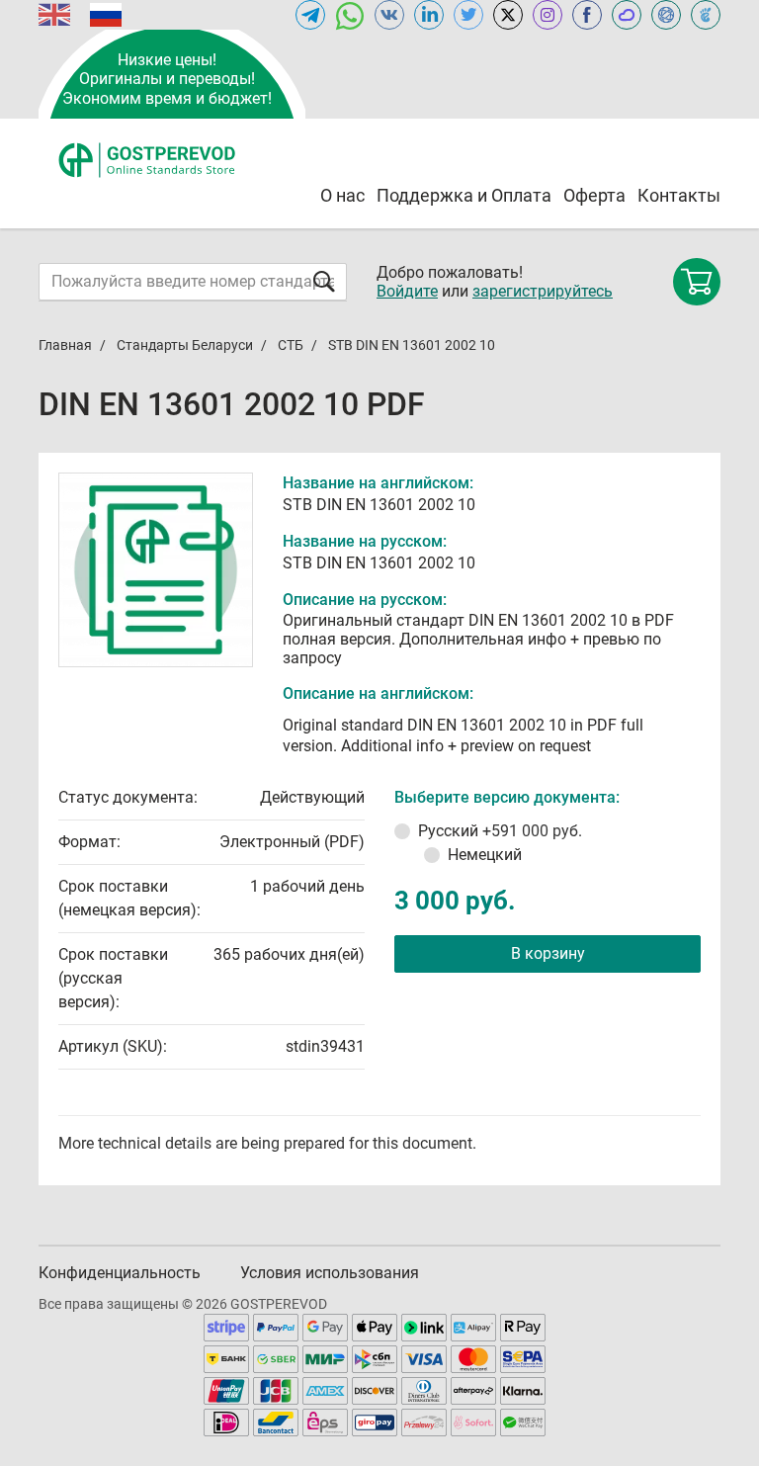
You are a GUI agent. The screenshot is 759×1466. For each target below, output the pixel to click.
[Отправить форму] (324, 281)
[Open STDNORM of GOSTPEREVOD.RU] (626, 15)
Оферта (594, 195)
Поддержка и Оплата (464, 195)
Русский (500, 830)
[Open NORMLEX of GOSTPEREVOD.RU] (666, 15)
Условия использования (329, 1272)
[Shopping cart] (696, 281)
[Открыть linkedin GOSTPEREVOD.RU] (429, 15)
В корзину (548, 953)
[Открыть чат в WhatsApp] (350, 15)
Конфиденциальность (120, 1272)
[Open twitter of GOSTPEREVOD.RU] (468, 15)
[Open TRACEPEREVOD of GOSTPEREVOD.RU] (705, 15)
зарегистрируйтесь (542, 291)
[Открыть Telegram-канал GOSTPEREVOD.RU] (310, 15)
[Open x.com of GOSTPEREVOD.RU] (508, 15)
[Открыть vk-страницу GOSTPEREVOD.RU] (389, 15)
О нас (342, 195)
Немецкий (485, 854)
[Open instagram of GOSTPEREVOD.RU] (547, 15)
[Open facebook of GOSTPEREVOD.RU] (587, 15)
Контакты (678, 195)
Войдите (407, 291)
